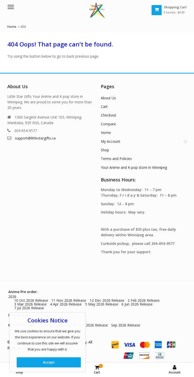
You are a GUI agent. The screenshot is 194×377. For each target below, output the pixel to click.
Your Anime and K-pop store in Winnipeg (134, 167)
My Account (110, 141)
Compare (108, 124)
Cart (104, 106)
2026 (12, 296)
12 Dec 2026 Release (107, 300)
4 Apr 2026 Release (66, 304)
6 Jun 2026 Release (137, 304)
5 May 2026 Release (101, 304)
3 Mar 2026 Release (30, 304)
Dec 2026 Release (93, 325)
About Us (108, 98)
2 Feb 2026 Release (144, 300)
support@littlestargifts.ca (35, 138)
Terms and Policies (116, 158)
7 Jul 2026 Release (29, 307)
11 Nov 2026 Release (68, 300)
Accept (49, 362)
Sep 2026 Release (125, 325)
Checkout (108, 115)
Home (106, 132)
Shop (105, 150)
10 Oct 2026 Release (31, 300)
